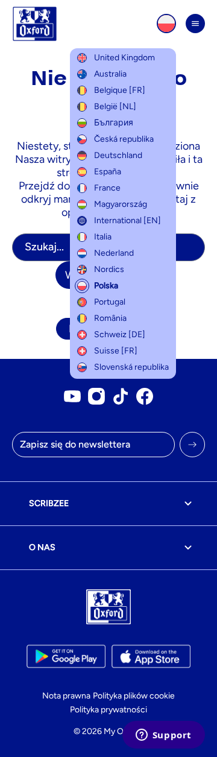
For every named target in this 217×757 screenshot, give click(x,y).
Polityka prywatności (108, 710)
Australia (110, 74)
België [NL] (115, 106)
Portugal (109, 302)
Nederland (114, 253)
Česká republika (124, 139)
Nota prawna (66, 696)
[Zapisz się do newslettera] (192, 444)
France (107, 188)
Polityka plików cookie (134, 696)
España (107, 171)
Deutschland (118, 155)
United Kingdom (124, 57)
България (113, 123)
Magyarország (120, 204)
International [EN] (127, 220)
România (110, 318)
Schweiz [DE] (119, 334)
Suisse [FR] (115, 351)
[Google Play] (66, 656)
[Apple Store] (151, 656)
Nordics (109, 269)
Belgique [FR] (119, 90)
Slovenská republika (131, 367)
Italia (103, 237)
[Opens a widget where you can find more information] (163, 736)
